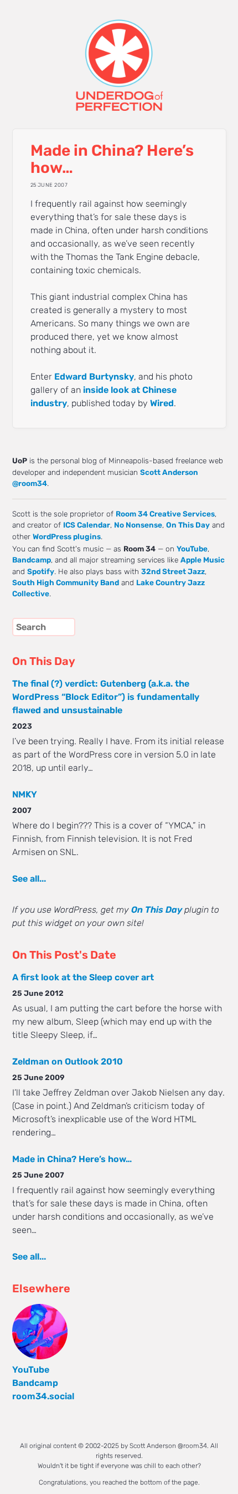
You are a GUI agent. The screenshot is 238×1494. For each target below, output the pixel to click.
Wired (162, 403)
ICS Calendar (86, 524)
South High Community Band (65, 582)
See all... (29, 878)
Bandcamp (31, 559)
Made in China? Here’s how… (72, 1159)
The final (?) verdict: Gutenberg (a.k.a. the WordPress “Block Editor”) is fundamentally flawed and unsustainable (105, 696)
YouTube (192, 548)
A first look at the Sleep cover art (83, 977)
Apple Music (202, 559)
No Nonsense (138, 524)
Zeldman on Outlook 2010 (67, 1061)
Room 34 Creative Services (165, 513)
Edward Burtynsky (94, 376)
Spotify (40, 571)
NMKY (24, 794)
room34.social (43, 1396)
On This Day (188, 524)
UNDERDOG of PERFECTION (119, 55)
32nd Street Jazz (173, 571)
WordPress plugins (67, 536)
